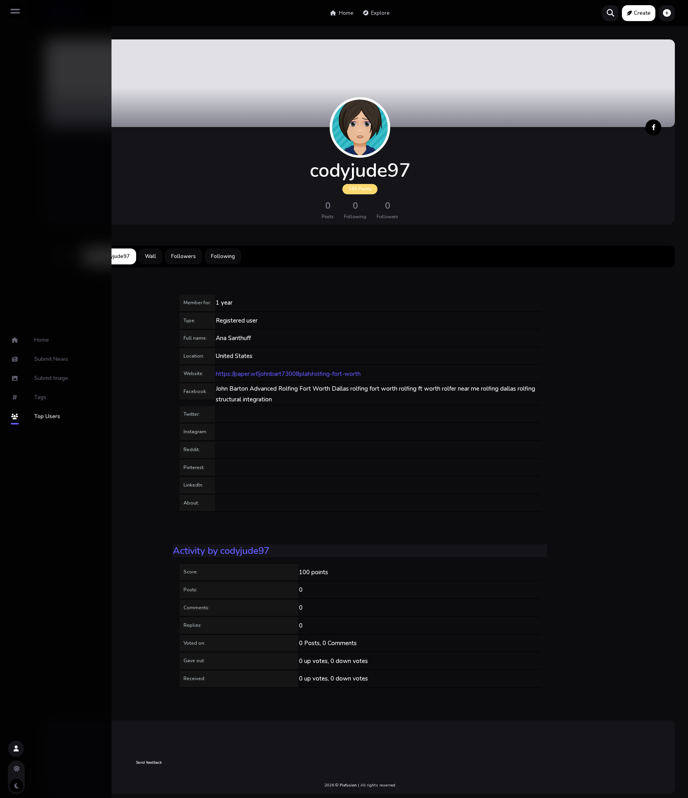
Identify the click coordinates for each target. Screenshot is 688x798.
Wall (150, 256)
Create (642, 13)
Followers (183, 256)
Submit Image (51, 378)
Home (346, 13)
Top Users (47, 416)
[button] (667, 13)
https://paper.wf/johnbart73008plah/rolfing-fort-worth (288, 374)
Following (223, 256)
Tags (40, 397)
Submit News (51, 359)
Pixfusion (348, 785)
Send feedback (149, 762)
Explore (380, 13)
